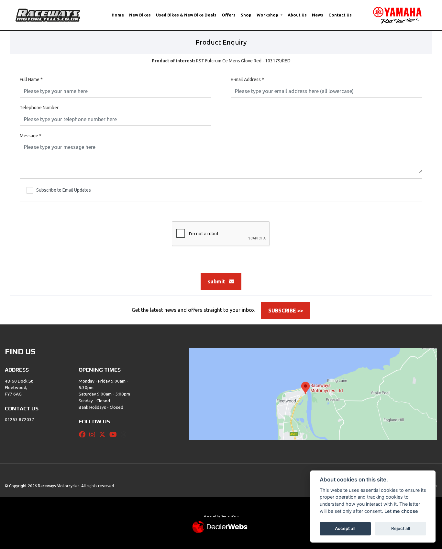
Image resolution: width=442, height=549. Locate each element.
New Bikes (140, 15)
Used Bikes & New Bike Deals (186, 15)
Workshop (268, 15)
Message (30, 135)
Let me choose (401, 511)
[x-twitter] (104, 434)
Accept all (345, 528)
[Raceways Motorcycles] (48, 14)
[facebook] (84, 434)
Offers (229, 15)
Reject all (400, 528)
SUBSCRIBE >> (285, 310)
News (317, 15)
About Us (297, 15)
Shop (246, 15)
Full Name (31, 79)
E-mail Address (247, 79)
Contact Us (340, 15)
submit (218, 281)
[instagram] (94, 434)
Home (118, 15)
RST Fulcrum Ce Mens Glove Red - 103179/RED (221, 60)
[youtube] (114, 434)
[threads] (125, 434)
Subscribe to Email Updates (63, 190)
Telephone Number (39, 107)
